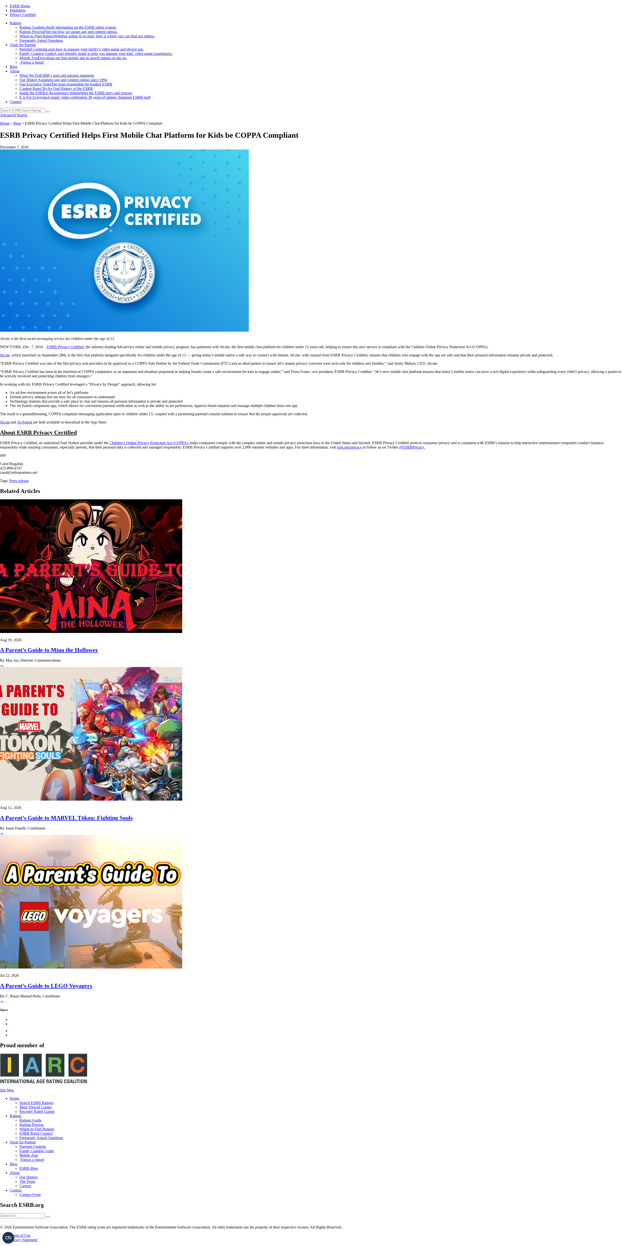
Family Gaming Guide (96, 54)
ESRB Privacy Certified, (66, 347)
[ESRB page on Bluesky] (14, 1223)
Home (4, 123)
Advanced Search (13, 115)
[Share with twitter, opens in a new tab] (12, 1031)
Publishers (18, 10)
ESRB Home (20, 6)
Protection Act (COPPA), (170, 443)
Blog (13, 67)
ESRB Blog (28, 1168)
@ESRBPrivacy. (412, 447)
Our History (63, 80)
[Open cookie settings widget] (8, 1238)
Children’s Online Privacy (129, 443)
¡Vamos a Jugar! (31, 62)
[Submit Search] (48, 1217)
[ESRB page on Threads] (3, 1223)
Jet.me (5, 422)
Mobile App (73, 58)
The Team (27, 1181)
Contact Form (30, 1195)
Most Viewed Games (35, 1107)
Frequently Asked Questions (41, 40)
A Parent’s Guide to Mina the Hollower (49, 650)
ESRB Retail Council (35, 1133)
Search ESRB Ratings (36, 1103)
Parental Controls (81, 49)
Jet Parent (25, 422)
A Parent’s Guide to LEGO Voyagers (46, 986)
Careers (25, 1186)
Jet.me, (6, 355)
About (14, 71)
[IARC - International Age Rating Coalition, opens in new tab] (43, 1082)
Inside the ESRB (75, 93)
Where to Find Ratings (87, 36)
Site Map (7, 1090)
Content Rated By (56, 89)
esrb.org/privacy (350, 447)
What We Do (56, 75)
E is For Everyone (84, 97)
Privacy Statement (23, 1240)
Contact (16, 102)
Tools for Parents (23, 45)
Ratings (15, 23)
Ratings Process (68, 32)
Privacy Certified (23, 15)
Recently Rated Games (37, 1111)
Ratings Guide (68, 27)
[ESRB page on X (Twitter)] (8, 1223)
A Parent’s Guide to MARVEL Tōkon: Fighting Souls (66, 818)
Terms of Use (20, 1235)
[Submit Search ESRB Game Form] (48, 111)
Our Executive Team (65, 84)
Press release (19, 481)
